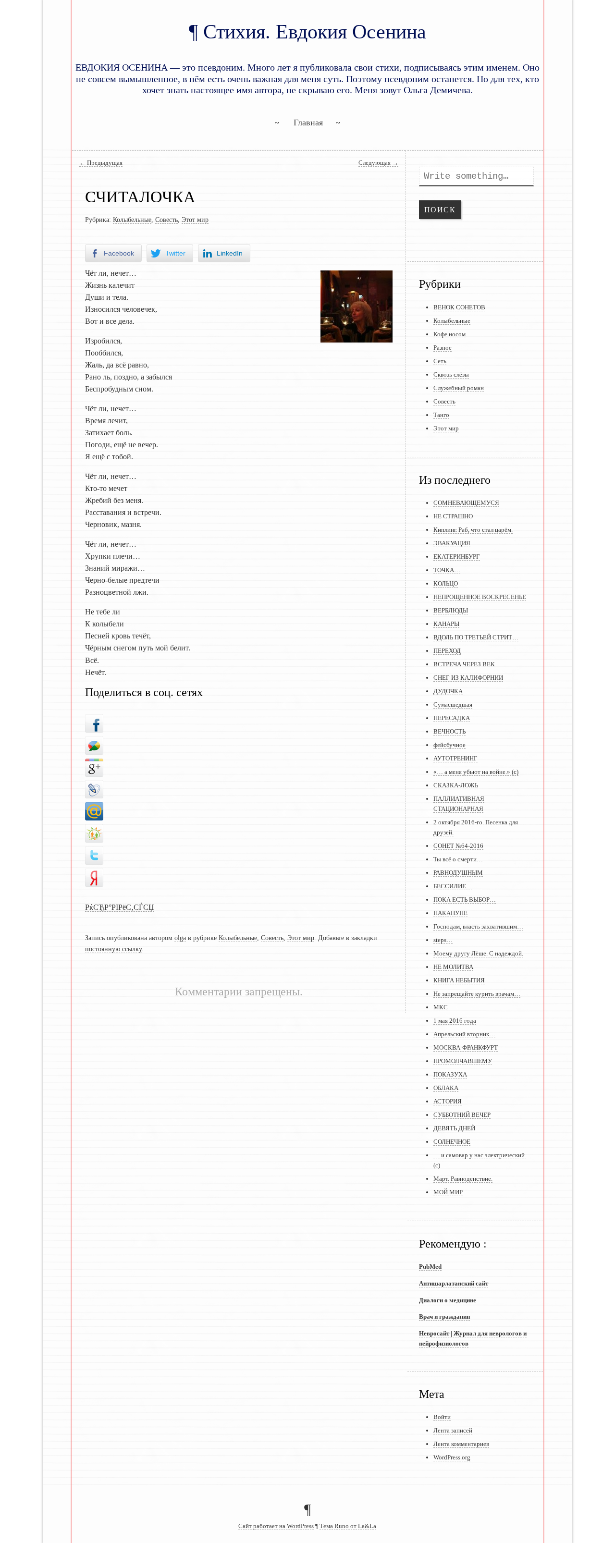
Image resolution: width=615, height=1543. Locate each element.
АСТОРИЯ (447, 1101)
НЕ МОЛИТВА (453, 966)
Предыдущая (101, 162)
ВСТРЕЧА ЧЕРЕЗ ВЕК (464, 664)
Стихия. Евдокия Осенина (314, 31)
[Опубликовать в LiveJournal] (94, 787)
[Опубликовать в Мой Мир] (94, 809)
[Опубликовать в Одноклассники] (94, 831)
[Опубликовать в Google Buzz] (94, 743)
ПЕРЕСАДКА (451, 718)
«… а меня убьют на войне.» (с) (475, 771)
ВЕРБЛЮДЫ (450, 610)
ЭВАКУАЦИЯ (451, 543)
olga (180, 938)
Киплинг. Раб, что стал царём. (473, 529)
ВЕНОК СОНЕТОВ (459, 307)
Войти (442, 1417)
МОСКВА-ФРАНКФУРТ (465, 1047)
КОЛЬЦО (445, 583)
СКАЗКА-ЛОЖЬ (455, 785)
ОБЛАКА (445, 1087)
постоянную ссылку (113, 949)
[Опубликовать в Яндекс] (94, 874)
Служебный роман (458, 388)
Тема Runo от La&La (348, 1526)
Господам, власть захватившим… (478, 926)
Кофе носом (449, 334)
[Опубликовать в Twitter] (94, 853)
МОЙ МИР (448, 1192)
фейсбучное (449, 744)
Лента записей (452, 1430)
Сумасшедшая (452, 704)
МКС (440, 1007)
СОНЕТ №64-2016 (458, 845)
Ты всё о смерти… (458, 859)
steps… (443, 939)
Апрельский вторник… (464, 1034)
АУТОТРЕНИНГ (455, 758)
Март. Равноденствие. (462, 1178)
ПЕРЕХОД (447, 650)
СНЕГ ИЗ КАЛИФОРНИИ (468, 677)
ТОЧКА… (446, 570)
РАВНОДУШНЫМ (458, 872)
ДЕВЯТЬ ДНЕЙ (454, 1128)
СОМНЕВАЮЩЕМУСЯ (466, 502)
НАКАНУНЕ (450, 913)
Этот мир (195, 219)
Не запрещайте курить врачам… (476, 993)
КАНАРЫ (446, 623)
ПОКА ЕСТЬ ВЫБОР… (464, 899)
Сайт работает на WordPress (276, 1526)
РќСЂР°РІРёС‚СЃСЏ (119, 907)
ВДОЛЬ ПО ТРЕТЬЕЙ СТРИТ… (475, 637)
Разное (442, 347)
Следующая (378, 162)
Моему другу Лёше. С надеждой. (478, 953)
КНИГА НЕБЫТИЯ (459, 980)
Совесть (166, 219)
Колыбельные (132, 219)
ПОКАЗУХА (450, 1074)
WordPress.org (451, 1457)
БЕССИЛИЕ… (452, 886)
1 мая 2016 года (454, 1020)
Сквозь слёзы (451, 374)
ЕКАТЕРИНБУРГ (456, 556)
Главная (308, 122)
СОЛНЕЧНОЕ (451, 1141)
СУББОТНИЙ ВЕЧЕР (462, 1114)
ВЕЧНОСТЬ (449, 731)
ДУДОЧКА (448, 691)
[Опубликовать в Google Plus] (94, 764)
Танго (441, 414)
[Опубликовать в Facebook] (94, 721)
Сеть (439, 361)
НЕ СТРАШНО (453, 516)
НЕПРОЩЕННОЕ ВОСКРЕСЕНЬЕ (479, 596)
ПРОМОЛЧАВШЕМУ (462, 1061)
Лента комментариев (461, 1443)
